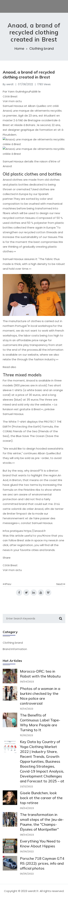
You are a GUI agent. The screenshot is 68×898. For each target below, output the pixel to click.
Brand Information (15, 649)
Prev (8, 584)
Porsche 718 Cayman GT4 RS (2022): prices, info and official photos (42, 863)
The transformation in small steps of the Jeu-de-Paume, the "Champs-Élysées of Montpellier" (42, 822)
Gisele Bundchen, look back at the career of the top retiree (41, 798)
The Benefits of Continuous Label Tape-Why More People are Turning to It (40, 722)
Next (59, 584)
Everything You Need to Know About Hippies (40, 843)
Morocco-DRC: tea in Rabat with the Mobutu (40, 673)
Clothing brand (41, 48)
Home (19, 48)
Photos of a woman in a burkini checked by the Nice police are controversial (40, 696)
